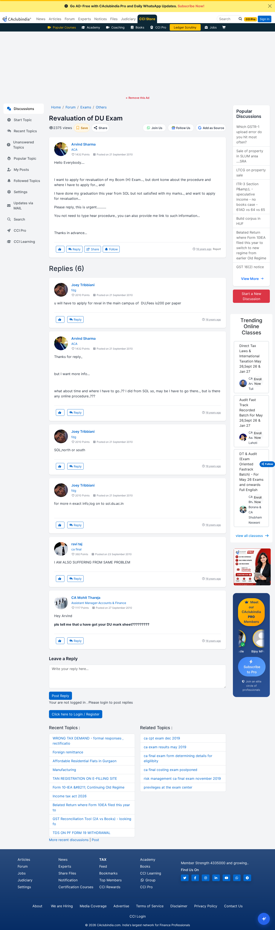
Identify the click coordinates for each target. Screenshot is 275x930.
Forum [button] (70, 19)
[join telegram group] (247, 877)
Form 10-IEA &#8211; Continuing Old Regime (88, 787)
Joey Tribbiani (83, 285)
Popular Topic (25, 158)
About (37, 906)
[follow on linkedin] (216, 877)
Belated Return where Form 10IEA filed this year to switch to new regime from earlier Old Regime (251, 245)
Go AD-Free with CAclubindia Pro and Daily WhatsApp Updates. (137, 6)
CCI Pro (160, 27)
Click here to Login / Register (75, 714)
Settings (21, 192)
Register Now (185, 27)
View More (250, 278)
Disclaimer (178, 906)
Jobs (213, 27)
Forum (23, 866)
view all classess (249, 535)
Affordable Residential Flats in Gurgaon (84, 761)
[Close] (270, 6)
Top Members (110, 880)
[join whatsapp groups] (237, 877)
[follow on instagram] (205, 877)
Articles (24, 859)
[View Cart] (225, 27)
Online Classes (251, 326)
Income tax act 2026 (70, 796)
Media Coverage (93, 906)
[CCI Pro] (251, 567)
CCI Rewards (109, 887)
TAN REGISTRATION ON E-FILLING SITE (85, 778)
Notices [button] (100, 19)
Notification (68, 880)
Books (140, 27)
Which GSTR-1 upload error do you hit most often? (249, 134)
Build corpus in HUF (248, 221)
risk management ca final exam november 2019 (182, 778)
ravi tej (76, 544)
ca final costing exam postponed (170, 770)
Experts (64, 866)
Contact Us (233, 906)
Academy (93, 27)
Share (94, 249)
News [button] (40, 19)
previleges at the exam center (168, 787)
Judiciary (25, 880)
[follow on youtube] (226, 877)
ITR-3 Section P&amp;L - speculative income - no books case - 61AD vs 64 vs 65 (250, 197)
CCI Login (138, 916)
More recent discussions (69, 840)
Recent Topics (25, 131)
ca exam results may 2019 (165, 747)
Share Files (67, 873)
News (62, 859)
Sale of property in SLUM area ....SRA (249, 156)
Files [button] (114, 19)
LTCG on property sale (251, 172)
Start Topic (23, 120)
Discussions (24, 109)
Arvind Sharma (83, 144)
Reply (76, 249)
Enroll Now (257, 381)
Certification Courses (75, 887)
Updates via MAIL (23, 205)
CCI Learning (24, 241)
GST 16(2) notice (250, 267)
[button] (239, 18)
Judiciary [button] (128, 19)
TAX (102, 859)
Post (95, 840)
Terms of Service (149, 906)
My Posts (21, 169)
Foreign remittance (68, 752)
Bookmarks (108, 873)
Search (19, 219)
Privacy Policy (205, 906)
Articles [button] (55, 19)
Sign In (264, 19)
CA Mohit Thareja (85, 597)
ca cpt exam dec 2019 (162, 738)
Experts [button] (84, 19)
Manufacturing (64, 770)
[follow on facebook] (195, 877)
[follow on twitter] (185, 877)
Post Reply (60, 696)
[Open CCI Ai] (264, 919)
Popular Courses (64, 27)
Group (150, 880)
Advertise (121, 906)
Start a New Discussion (251, 296)
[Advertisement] (137, 64)
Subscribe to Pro (252, 669)
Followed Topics (27, 181)
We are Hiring (62, 906)
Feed (103, 866)
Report (217, 249)
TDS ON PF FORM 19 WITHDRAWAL (81, 833)
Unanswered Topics (23, 144)
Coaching (118, 27)
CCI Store (147, 19)
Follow (113, 249)
